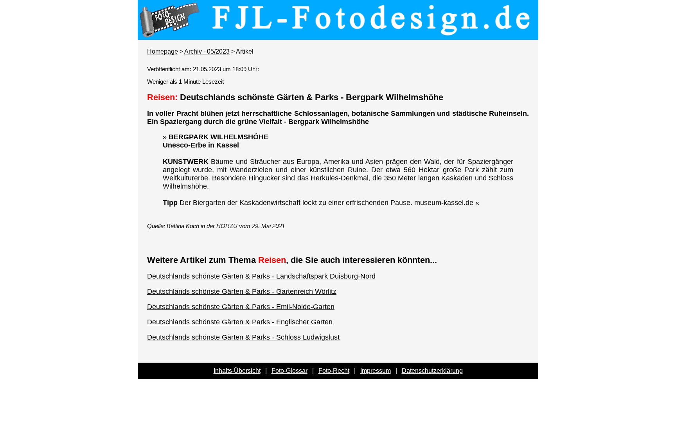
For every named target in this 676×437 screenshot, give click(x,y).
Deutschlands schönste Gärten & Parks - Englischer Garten (240, 322)
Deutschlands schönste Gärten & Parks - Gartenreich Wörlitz (241, 291)
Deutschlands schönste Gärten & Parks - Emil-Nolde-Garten (240, 307)
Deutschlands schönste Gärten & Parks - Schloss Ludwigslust (243, 337)
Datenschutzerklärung (432, 370)
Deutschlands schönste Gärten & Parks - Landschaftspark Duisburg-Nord (261, 276)
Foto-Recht (333, 370)
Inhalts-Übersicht (237, 370)
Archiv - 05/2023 (207, 51)
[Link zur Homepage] (338, 34)
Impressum (375, 370)
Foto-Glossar (289, 370)
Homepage (162, 51)
